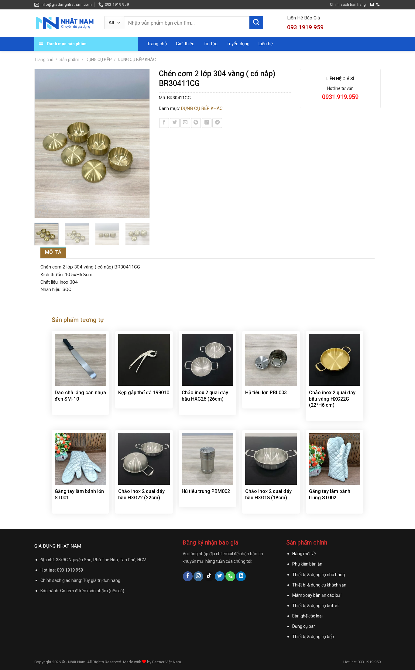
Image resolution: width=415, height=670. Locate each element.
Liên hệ (266, 43)
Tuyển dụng (238, 43)
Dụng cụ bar (303, 626)
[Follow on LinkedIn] (241, 576)
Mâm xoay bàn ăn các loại (316, 595)
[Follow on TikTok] (209, 576)
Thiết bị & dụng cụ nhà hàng (318, 574)
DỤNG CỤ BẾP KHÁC (137, 59)
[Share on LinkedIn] (206, 123)
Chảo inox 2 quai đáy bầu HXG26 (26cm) (205, 396)
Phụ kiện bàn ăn (307, 564)
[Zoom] (42, 211)
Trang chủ (157, 43)
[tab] (53, 252)
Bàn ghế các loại (307, 616)
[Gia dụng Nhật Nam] (64, 23)
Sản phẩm (69, 59)
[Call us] (378, 4)
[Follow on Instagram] (198, 576)
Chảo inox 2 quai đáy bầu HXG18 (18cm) (268, 494)
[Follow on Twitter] (220, 576)
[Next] (141, 143)
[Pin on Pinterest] (196, 123)
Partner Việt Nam (166, 662)
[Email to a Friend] (185, 123)
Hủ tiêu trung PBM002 (206, 491)
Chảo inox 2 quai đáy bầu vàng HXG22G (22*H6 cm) (332, 399)
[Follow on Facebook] (188, 576)
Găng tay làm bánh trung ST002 (329, 494)
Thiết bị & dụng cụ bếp (313, 636)
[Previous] (41, 143)
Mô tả (53, 252)
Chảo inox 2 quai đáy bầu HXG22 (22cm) (141, 494)
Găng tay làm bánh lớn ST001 (79, 494)
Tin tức (211, 43)
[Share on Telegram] (217, 123)
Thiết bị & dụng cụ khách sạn (319, 585)
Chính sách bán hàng (348, 4)
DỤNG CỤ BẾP (99, 59)
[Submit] (256, 22)
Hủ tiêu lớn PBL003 (266, 392)
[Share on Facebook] (164, 123)
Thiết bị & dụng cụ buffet (315, 605)
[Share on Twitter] (175, 123)
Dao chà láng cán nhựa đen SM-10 (80, 396)
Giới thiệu (185, 43)
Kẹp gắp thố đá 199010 (143, 392)
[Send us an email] (372, 4)
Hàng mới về (304, 553)
